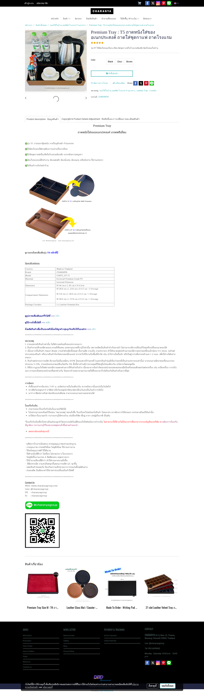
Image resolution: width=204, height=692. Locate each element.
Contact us (27, 667)
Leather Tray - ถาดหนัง (146, 90)
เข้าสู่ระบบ (29, 3)
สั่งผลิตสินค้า (91, 18)
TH (177, 3)
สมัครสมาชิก (42, 3)
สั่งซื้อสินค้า (113, 73)
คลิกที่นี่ (54, 253)
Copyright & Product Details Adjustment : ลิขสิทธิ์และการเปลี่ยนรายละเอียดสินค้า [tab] (101, 119)
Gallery (66, 641)
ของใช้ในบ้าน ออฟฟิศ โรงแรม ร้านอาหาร (117, 90)
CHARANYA (103, 97)
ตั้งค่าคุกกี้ (153, 686)
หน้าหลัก (55, 18)
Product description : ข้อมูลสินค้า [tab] (43, 119)
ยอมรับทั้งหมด (167, 686)
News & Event (68, 635)
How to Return (28, 651)
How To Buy (27, 646)
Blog (65, 646)
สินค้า (66, 18)
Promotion (27, 641)
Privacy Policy (68, 651)
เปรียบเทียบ (120, 83)
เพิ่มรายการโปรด (100, 83)
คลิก (58, 316)
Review (78, 18)
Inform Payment (110, 635)
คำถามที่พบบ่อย (109, 18)
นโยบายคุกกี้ (48, 687)
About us (26, 662)
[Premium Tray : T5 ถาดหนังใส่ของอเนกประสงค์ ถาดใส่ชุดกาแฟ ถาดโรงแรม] (56, 61)
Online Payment (110, 641)
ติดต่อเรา (147, 18)
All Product (27, 635)
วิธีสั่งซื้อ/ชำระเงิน (128, 18)
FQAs (25, 656)
